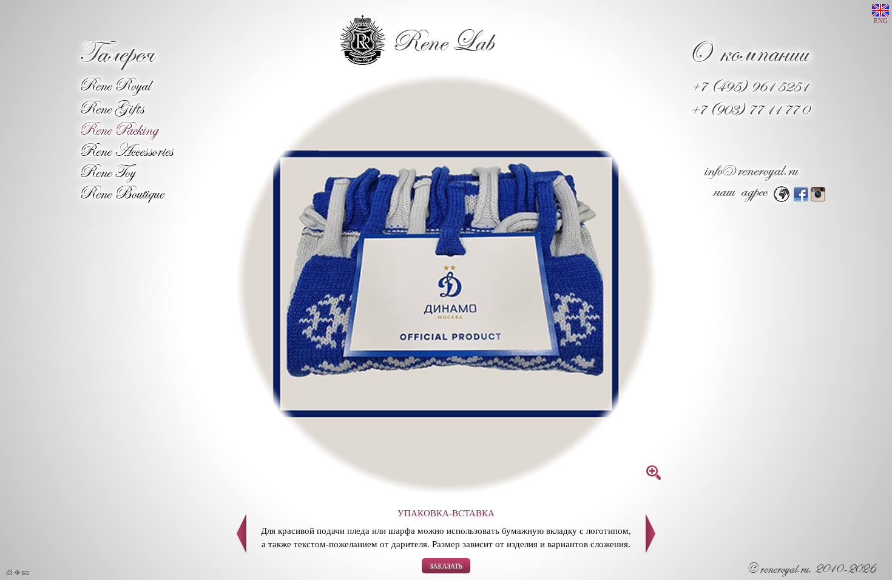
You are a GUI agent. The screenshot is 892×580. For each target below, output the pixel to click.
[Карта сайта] (17, 572)
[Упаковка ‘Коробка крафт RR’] (650, 550)
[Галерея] (117, 66)
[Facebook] (801, 198)
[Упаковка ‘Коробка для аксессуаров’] (241, 550)
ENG (881, 21)
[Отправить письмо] (25, 572)
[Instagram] (818, 198)
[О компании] (751, 67)
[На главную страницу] (9, 572)
